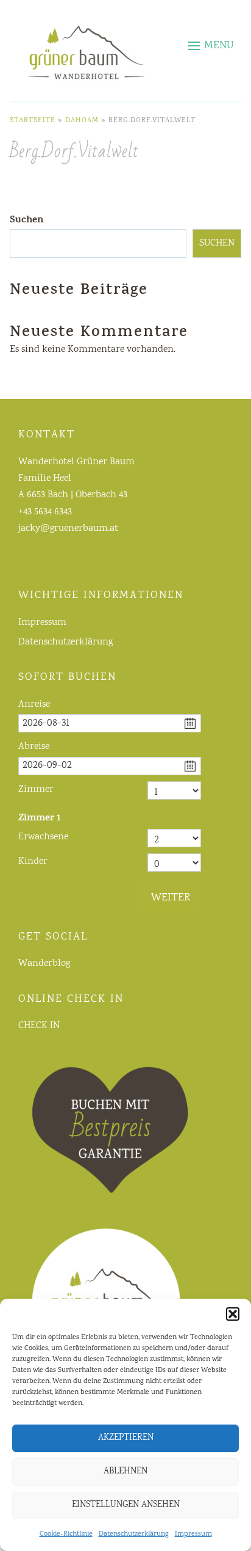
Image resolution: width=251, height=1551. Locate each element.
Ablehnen (125, 1471)
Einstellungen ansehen (126, 1505)
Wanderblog (44, 964)
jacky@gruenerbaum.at (68, 529)
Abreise (33, 747)
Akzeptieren (126, 1438)
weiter (170, 898)
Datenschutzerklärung (134, 1534)
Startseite (32, 120)
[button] (233, 1314)
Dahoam (82, 120)
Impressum (193, 1534)
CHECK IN (39, 1026)
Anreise (34, 705)
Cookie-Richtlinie (66, 1534)
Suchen (26, 220)
